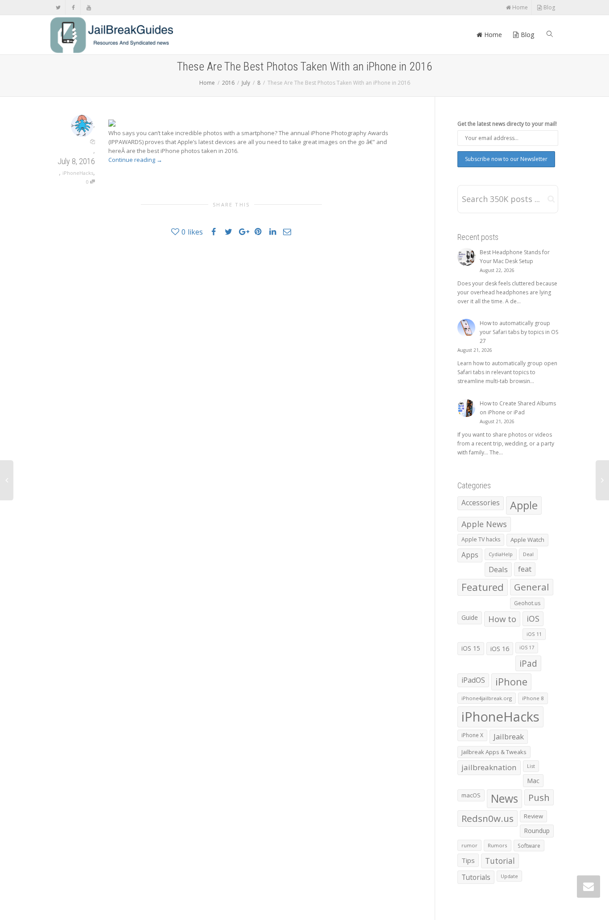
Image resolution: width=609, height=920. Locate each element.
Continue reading (135, 160)
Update (509, 876)
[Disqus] (231, 370)
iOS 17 (526, 647)
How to (502, 618)
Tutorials (475, 877)
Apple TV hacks (480, 539)
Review (533, 816)
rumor (469, 845)
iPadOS (473, 680)
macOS (471, 795)
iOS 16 (499, 648)
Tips (468, 860)
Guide (469, 617)
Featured (482, 587)
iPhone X (472, 735)
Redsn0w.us (487, 818)
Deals (498, 569)
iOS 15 (470, 648)
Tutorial (500, 860)
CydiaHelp (501, 554)
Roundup (537, 830)
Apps (469, 555)
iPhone (511, 681)
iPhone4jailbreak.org (486, 698)
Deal (528, 554)
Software (529, 845)
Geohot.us (527, 603)
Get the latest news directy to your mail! (507, 124)
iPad (528, 663)
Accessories (480, 502)
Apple (524, 505)
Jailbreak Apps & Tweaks (494, 752)
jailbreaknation (489, 767)
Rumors (497, 845)
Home (519, 7)
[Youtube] (88, 7)
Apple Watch (527, 540)
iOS (533, 618)
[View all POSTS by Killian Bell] (82, 125)
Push (539, 797)
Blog (548, 7)
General (531, 587)
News (504, 798)
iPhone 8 (533, 698)
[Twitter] (58, 7)
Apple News (484, 524)
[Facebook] (73, 7)
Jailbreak (509, 736)
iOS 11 (534, 634)
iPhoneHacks (77, 172)
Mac (533, 780)
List (531, 766)
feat (524, 569)
